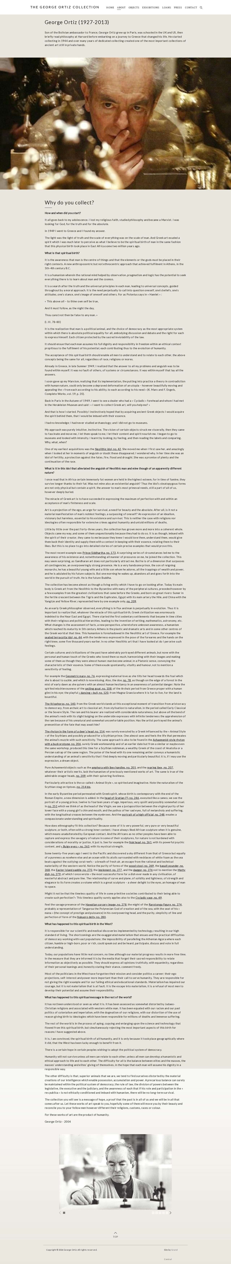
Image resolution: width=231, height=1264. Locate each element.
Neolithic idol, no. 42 (108, 449)
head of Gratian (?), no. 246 (122, 797)
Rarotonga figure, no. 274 (165, 904)
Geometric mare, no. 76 (80, 676)
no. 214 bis (83, 786)
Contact (191, 8)
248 (161, 814)
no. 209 (131, 601)
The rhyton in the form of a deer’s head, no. (72, 731)
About (121, 8)
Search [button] (200, 6)
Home (110, 8)
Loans (166, 8)
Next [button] (171, 1212)
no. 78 (127, 680)
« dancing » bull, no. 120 (93, 692)
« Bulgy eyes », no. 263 (75, 846)
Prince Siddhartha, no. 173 (99, 552)
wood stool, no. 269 (141, 865)
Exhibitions (150, 8)
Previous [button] (60, 1212)
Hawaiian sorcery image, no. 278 (106, 904)
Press (178, 8)
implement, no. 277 (110, 870)
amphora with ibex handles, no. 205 (114, 767)
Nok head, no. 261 (140, 842)
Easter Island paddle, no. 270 (74, 870)
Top (115, 1237)
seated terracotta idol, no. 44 (63, 637)
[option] (115, 1172)
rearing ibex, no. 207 (160, 767)
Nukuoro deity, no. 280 (91, 917)
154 (101, 731)
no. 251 (52, 806)
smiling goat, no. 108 (98, 688)
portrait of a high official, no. (140, 814)
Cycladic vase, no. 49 (149, 897)
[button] (64, 1212)
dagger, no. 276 (143, 870)
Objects (133, 8)
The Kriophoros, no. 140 (60, 703)
